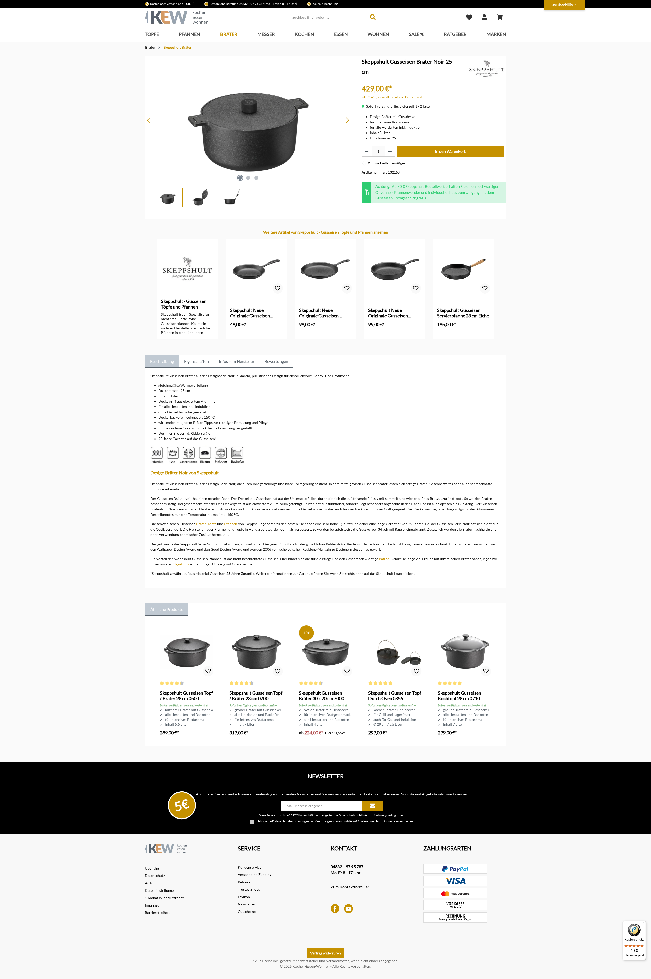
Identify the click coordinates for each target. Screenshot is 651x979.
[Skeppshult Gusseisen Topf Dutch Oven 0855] (394, 651)
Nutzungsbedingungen (389, 815)
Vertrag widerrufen (325, 953)
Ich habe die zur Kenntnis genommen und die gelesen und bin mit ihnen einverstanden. (335, 821)
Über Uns (152, 868)
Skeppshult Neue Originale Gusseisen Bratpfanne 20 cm (250, 312)
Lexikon (244, 897)
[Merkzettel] (469, 17)
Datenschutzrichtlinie (352, 815)
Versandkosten (337, 961)
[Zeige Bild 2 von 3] (248, 178)
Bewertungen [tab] (276, 361)
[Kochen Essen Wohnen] (166, 848)
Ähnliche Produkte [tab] (166, 609)
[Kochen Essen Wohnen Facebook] (335, 908)
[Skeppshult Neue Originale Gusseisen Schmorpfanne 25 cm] (394, 269)
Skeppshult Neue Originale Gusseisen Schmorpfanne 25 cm (389, 312)
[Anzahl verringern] (367, 151)
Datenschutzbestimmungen (290, 821)
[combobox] (328, 17)
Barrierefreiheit (157, 912)
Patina (384, 559)
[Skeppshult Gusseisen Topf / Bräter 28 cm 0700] (256, 651)
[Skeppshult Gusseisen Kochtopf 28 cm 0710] (464, 651)
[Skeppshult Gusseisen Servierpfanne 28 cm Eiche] (463, 269)
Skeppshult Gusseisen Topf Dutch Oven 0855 (394, 695)
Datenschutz (155, 875)
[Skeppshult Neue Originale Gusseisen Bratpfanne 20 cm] (256, 269)
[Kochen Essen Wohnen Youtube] (348, 908)
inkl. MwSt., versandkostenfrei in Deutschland (392, 97)
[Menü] (643, 924)
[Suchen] (373, 17)
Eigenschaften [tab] (196, 361)
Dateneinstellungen (160, 890)
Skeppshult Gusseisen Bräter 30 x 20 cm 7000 (321, 695)
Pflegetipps (180, 564)
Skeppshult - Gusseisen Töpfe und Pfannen (183, 304)
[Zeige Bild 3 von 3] (256, 178)
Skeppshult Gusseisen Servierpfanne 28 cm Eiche (463, 312)
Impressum (153, 905)
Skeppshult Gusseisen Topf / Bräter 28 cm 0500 (186, 695)
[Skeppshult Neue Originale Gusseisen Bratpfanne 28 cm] (325, 269)
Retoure (244, 882)
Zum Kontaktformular (350, 886)
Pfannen (230, 524)
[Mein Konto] (484, 17)
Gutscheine (247, 911)
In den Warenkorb (450, 151)
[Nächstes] (347, 120)
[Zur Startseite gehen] (177, 17)
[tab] (162, 361)
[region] (248, 131)
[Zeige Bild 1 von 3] (240, 178)
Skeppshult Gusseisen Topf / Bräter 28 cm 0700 (255, 695)
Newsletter (246, 904)
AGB (356, 821)
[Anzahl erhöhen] (390, 151)
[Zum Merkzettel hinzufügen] (278, 288)
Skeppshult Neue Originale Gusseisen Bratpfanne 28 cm (319, 312)
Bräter (201, 524)
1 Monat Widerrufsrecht (164, 898)
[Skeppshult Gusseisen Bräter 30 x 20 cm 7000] (325, 651)
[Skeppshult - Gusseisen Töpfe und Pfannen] (487, 68)
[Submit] (372, 806)
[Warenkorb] (499, 17)
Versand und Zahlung (254, 874)
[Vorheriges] (149, 120)
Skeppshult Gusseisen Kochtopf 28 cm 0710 (459, 695)
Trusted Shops (249, 889)
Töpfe (212, 524)
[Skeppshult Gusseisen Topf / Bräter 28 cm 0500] (186, 651)
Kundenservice (249, 867)
